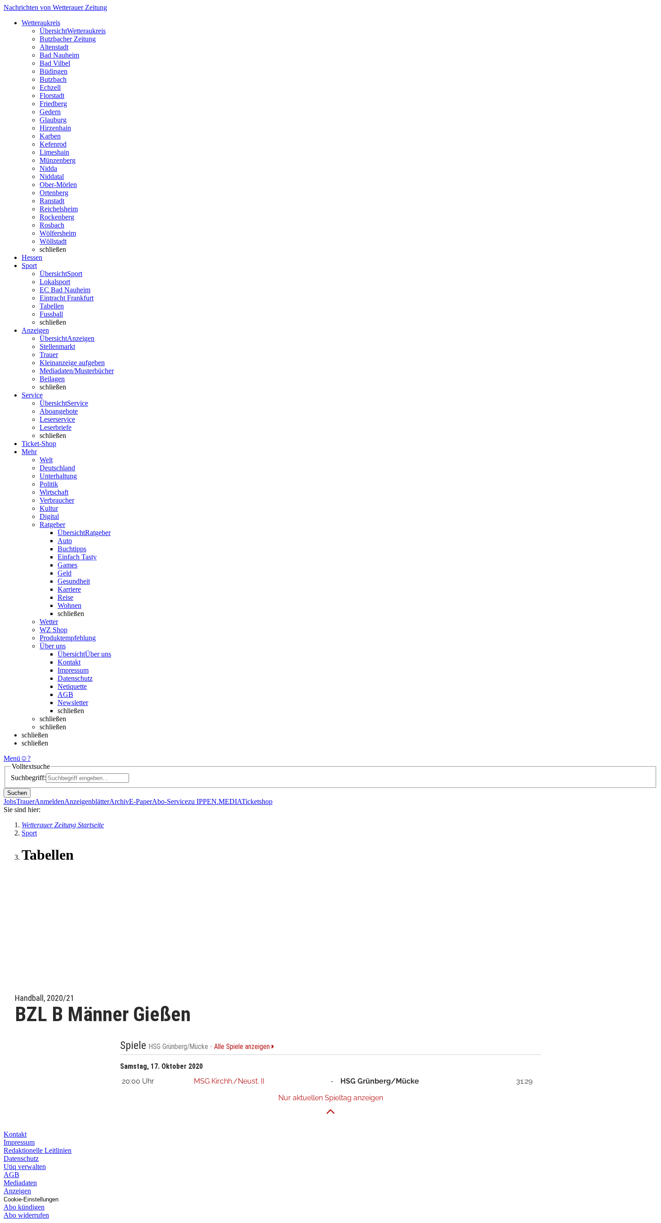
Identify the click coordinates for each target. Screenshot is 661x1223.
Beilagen (52, 379)
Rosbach (52, 225)
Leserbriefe (55, 427)
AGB (65, 694)
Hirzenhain (55, 128)
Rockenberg (57, 217)
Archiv (119, 801)
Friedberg (53, 103)
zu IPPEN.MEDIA (214, 801)
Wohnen (69, 605)
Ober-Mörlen (58, 184)
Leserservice (57, 419)
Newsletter (73, 702)
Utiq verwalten (25, 1166)
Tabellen (52, 306)
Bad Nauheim (59, 55)
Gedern (50, 112)
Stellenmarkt (57, 346)
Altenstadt (54, 47)
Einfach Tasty (77, 557)
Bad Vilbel (55, 63)
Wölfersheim (58, 233)
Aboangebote (59, 411)
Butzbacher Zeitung (68, 39)
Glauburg (53, 120)
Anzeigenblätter (86, 801)
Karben (50, 136)
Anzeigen (17, 1191)
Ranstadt (52, 201)
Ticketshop (256, 801)
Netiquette (72, 686)
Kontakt (69, 662)
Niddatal (52, 176)
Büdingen (53, 71)
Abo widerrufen (26, 1215)
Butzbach (53, 79)
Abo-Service (170, 801)
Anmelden (49, 801)
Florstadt (52, 95)
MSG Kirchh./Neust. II (229, 1081)
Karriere (69, 589)
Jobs (10, 801)
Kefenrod (53, 144)
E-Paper (140, 801)
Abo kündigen (24, 1207)
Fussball (51, 314)
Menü (12, 758)
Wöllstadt (53, 241)
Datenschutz (75, 678)
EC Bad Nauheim (65, 290)
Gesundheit (74, 581)
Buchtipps (72, 549)
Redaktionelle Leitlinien (37, 1150)
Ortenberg (54, 192)
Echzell (50, 87)
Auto (65, 541)
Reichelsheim (59, 209)
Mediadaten (20, 1183)
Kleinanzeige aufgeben (72, 362)
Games (67, 565)
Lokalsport (55, 282)
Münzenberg (58, 160)
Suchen (17, 793)
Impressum (73, 670)
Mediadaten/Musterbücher (77, 371)
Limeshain (54, 152)
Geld (64, 573)
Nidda (48, 168)
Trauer (49, 354)
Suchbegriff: (28, 777)
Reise (65, 597)
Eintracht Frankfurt (67, 298)
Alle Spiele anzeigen (243, 1047)
